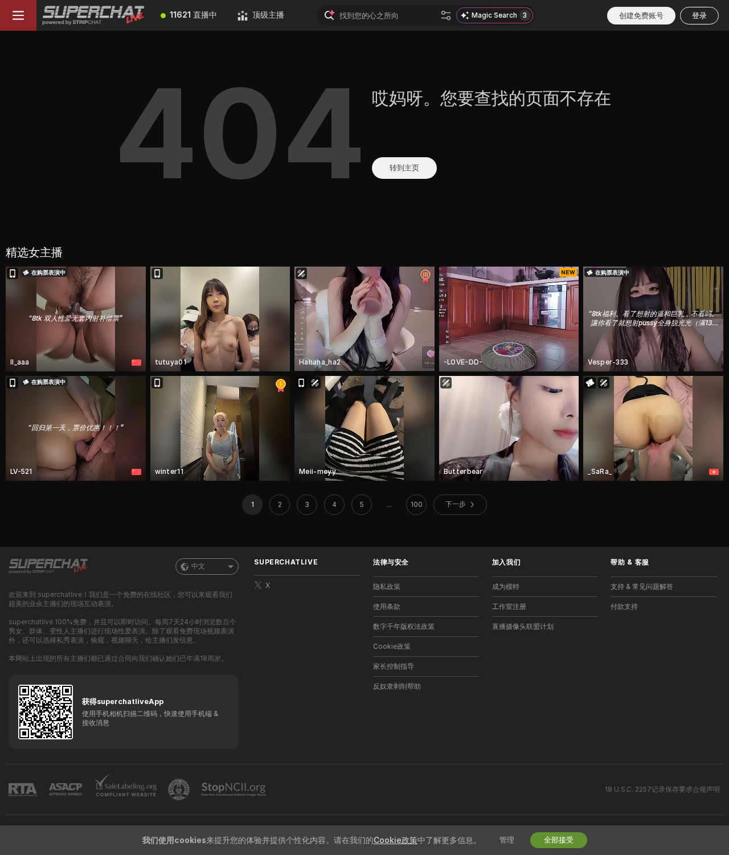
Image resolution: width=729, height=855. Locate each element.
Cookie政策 (392, 647)
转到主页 (404, 167)
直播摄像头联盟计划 (523, 627)
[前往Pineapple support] (180, 789)
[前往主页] (93, 15)
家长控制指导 (393, 666)
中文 (198, 566)
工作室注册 (509, 607)
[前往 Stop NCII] (234, 789)
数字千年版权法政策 (404, 627)
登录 (699, 15)
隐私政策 (386, 587)
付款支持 (624, 607)
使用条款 (386, 607)
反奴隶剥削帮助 (397, 686)
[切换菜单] (18, 15)
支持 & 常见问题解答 (642, 587)
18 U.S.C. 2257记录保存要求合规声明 (662, 789)
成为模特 (505, 587)
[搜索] (446, 15)
